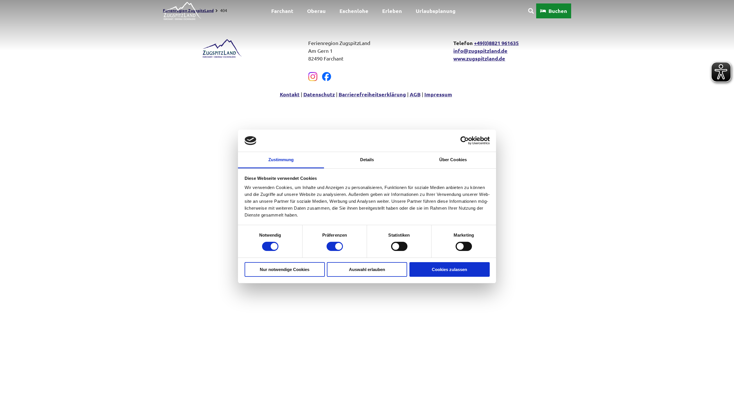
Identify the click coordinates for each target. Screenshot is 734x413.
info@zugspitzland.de (480, 50)
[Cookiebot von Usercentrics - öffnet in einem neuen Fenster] (465, 140)
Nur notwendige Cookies (284, 269)
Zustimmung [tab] (281, 159)
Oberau (316, 10)
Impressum (438, 94)
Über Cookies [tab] (453, 159)
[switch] (335, 246)
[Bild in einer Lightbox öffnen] (222, 48)
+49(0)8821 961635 (496, 43)
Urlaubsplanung (436, 10)
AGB (415, 94)
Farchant (282, 10)
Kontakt (290, 94)
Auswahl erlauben (367, 269)
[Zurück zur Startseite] (182, 11)
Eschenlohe (353, 10)
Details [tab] (367, 159)
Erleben (392, 10)
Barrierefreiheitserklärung (372, 94)
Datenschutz (319, 94)
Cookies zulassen (449, 269)
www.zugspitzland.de (479, 58)
